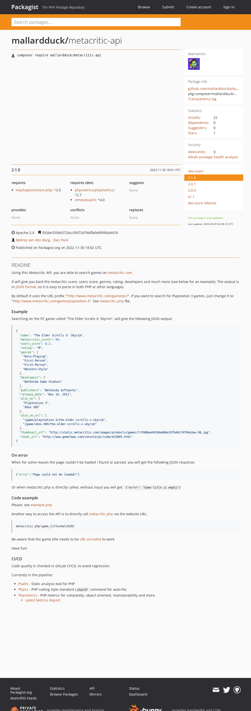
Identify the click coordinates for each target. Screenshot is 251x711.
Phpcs (23, 589)
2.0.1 (192, 184)
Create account (198, 7)
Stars (192, 133)
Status (134, 688)
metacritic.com (120, 272)
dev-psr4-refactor (202, 203)
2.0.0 (192, 190)
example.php (41, 505)
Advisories (196, 151)
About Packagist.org (21, 690)
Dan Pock (60, 240)
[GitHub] (237, 690)
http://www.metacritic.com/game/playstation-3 (51, 301)
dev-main (195, 171)
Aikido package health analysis (213, 157)
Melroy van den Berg (33, 240)
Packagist (24, 7)
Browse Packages (64, 694)
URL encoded (90, 539)
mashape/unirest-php (34, 190)
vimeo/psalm (85, 199)
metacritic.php (112, 301)
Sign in (229, 7)
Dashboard (138, 694)
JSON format (26, 286)
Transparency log (202, 99)
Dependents (198, 122)
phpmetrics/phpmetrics (94, 190)
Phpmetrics (27, 595)
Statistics (57, 688)
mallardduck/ (40, 40)
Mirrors (95, 694)
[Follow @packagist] (226, 690)
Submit (168, 7)
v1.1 (191, 196)
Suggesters (197, 127)
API (92, 688)
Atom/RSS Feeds (23, 698)
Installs (194, 117)
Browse (144, 7)
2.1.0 (192, 177)
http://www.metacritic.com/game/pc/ (97, 296)
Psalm (23, 583)
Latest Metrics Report (42, 600)
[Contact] (215, 690)
